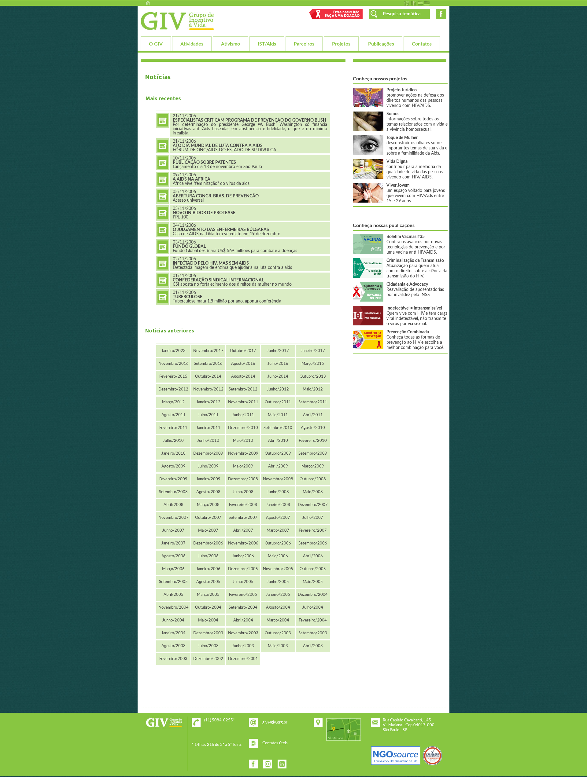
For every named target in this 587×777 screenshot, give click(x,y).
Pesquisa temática (402, 14)
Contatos (422, 44)
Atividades (191, 44)
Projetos (341, 44)
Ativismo (230, 44)
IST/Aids (267, 44)
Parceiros (304, 44)
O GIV (156, 44)
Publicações (381, 44)
